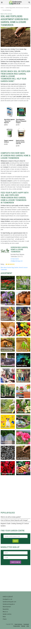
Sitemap (23, 626)
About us (5, 611)
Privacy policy (16, 626)
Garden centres (7, 614)
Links (27, 626)
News (4, 616)
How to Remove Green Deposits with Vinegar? (14, 520)
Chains (5, 619)
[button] (9, 117)
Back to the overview (6, 14)
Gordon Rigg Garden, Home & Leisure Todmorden (17, 7)
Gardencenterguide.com (9, 602)
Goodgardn (26, 624)
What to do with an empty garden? (11, 517)
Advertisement (7, 606)
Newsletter (6, 609)
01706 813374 (15, 259)
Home (2, 7)
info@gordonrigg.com (17, 261)
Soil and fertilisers (6, 10)
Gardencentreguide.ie (9, 604)
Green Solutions (18, 624)
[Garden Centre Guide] (15, 2)
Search (15, 541)
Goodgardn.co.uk (7, 599)
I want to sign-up (15, 562)
